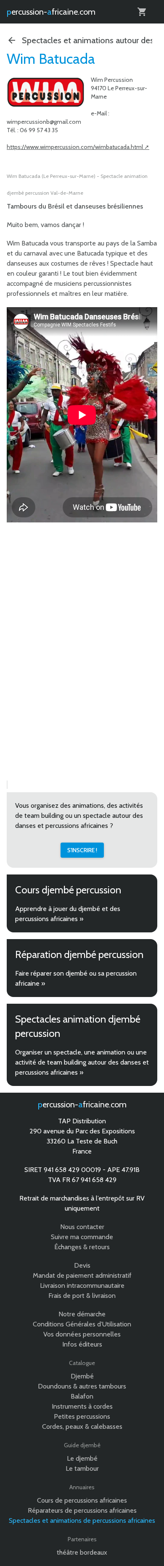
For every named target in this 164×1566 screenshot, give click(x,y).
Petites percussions (82, 1416)
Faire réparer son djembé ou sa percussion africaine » (76, 978)
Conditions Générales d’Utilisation (82, 1324)
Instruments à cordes (82, 1406)
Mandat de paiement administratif (82, 1275)
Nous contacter (82, 1227)
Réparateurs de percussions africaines (82, 1510)
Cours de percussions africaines (82, 1500)
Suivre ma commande (82, 1237)
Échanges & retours (82, 1247)
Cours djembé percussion (68, 890)
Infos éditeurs (82, 1344)
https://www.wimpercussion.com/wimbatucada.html (75, 147)
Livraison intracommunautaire (82, 1285)
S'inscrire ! (82, 850)
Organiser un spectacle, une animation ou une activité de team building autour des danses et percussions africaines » (82, 1062)
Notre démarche (82, 1314)
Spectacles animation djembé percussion (77, 1026)
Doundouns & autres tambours (82, 1386)
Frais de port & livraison (82, 1296)
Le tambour (82, 1468)
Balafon (82, 1396)
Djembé (82, 1376)
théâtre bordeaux (82, 1552)
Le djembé (82, 1458)
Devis (82, 1265)
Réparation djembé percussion (79, 954)
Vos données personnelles (82, 1334)
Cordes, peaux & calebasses (82, 1426)
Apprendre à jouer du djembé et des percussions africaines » (67, 914)
